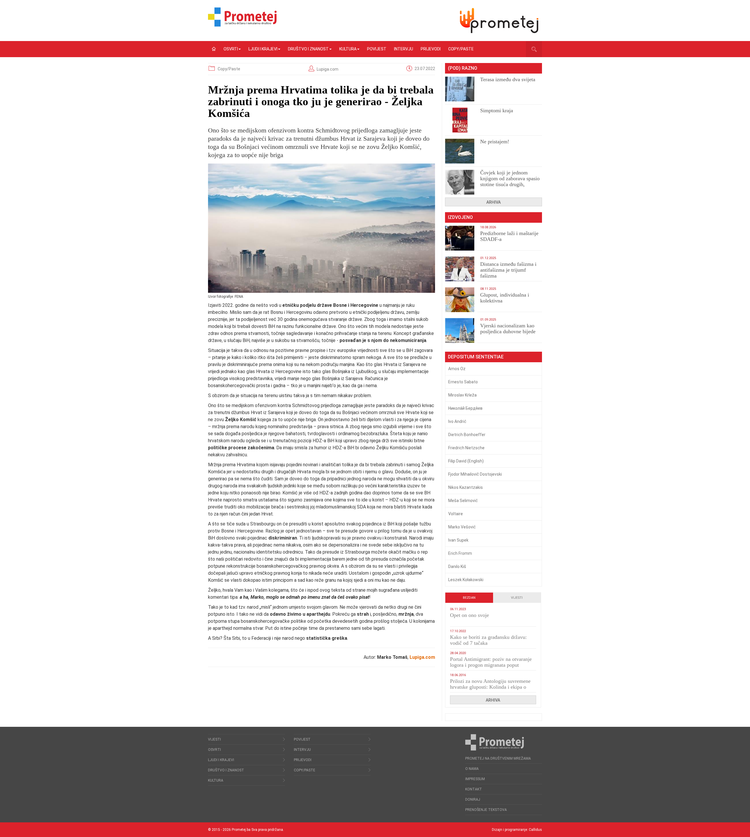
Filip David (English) (466, 461)
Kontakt (473, 789)
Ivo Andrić (457, 421)
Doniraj (472, 799)
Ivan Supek (458, 540)
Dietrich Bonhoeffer (466, 434)
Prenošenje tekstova (486, 810)
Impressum (475, 779)
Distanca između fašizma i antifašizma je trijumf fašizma (508, 270)
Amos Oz (457, 368)
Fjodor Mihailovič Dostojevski (475, 474)
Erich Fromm (460, 553)
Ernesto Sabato (463, 382)
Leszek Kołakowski (465, 579)
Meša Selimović (463, 500)
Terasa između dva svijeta (507, 79)
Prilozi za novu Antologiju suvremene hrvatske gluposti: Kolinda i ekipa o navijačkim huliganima (490, 687)
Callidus (535, 830)
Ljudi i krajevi (262, 49)
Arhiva (493, 202)
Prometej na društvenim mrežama (498, 758)
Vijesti (517, 598)
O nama (472, 769)
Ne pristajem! (494, 141)
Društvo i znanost (308, 49)
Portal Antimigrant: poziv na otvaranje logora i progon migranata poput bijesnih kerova (491, 665)
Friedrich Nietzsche (466, 447)
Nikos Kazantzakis (465, 487)
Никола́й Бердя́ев (465, 408)
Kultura (348, 49)
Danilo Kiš (457, 566)
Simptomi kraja (496, 110)
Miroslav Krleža (462, 395)
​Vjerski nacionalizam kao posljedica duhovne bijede (508, 328)
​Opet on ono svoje (469, 615)
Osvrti (231, 49)
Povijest (376, 49)
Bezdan (469, 598)
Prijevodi (431, 49)
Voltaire (455, 513)
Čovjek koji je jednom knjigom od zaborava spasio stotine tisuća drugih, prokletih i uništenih (510, 181)
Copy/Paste (461, 49)
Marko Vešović (462, 527)
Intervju (403, 49)
